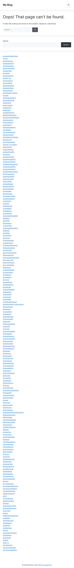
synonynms (7, 435)
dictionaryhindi (8, 100)
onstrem (6, 204)
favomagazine (8, 366)
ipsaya (5, 513)
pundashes (7, 191)
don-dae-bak (8, 260)
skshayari (6, 403)
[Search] (35, 29)
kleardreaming (8, 466)
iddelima (6, 218)
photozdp (6, 376)
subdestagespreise (10, 164)
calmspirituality (8, 152)
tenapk (5, 400)
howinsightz (7, 334)
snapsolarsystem (9, 506)
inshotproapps (8, 240)
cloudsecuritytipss (10, 533)
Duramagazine (8, 349)
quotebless (7, 535)
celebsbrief (7, 125)
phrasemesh (7, 194)
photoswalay (8, 405)
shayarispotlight (9, 331)
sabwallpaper (8, 184)
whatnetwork (8, 61)
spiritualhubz (8, 91)
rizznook (6, 329)
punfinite (6, 221)
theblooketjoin (8, 63)
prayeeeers (7, 277)
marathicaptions (9, 442)
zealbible (6, 518)
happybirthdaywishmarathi (13, 412)
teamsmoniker (8, 501)
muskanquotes (8, 157)
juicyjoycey (7, 353)
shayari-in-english (10, 145)
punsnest (6, 238)
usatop (5, 540)
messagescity (8, 447)
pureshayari (7, 147)
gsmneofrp (7, 235)
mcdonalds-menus (10, 93)
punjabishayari (8, 113)
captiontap (7, 292)
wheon (5, 530)
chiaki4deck (7, 471)
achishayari (7, 408)
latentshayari (8, 410)
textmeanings (8, 449)
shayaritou (7, 378)
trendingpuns (8, 474)
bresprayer (7, 381)
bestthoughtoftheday (11, 118)
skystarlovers (8, 272)
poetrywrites (8, 105)
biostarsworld (8, 135)
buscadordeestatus (10, 56)
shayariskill (7, 294)
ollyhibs (6, 503)
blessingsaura (8, 255)
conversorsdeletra (10, 489)
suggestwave (8, 243)
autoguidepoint (9, 290)
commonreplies (9, 437)
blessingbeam (8, 189)
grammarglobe (8, 177)
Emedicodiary (8, 344)
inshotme (6, 154)
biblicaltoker (7, 417)
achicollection (8, 317)
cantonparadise (9, 142)
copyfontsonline (9, 339)
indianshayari (8, 383)
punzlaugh (7, 287)
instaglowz (7, 275)
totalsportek (7, 206)
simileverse (7, 462)
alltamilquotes (8, 363)
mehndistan (7, 361)
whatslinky (7, 201)
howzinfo (6, 326)
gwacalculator (8, 88)
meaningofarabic (9, 420)
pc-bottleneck (8, 484)
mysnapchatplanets (10, 486)
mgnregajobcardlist (10, 216)
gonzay (5, 481)
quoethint (6, 525)
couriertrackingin (9, 548)
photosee (6, 351)
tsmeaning (7, 432)
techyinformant (9, 263)
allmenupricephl (9, 422)
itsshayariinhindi (9, 162)
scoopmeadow (8, 270)
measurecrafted (9, 196)
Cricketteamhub (9, 491)
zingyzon (6, 457)
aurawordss (7, 250)
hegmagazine (8, 368)
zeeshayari (7, 314)
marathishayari (8, 336)
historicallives (8, 122)
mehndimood (8, 388)
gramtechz (7, 371)
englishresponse (9, 427)
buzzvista (6, 511)
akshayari (6, 322)
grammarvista (8, 179)
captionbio (7, 103)
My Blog (7, 4)
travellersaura (8, 469)
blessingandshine (9, 253)
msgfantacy (7, 528)
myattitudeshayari (10, 302)
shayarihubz (7, 282)
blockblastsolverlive (10, 137)
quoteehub (7, 108)
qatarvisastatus (9, 68)
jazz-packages (8, 265)
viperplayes (7, 523)
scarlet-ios (7, 78)
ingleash (6, 440)
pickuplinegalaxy (9, 127)
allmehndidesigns (9, 115)
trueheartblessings (10, 245)
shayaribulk (7, 181)
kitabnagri (7, 110)
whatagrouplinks (9, 159)
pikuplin (6, 430)
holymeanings (8, 444)
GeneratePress (47, 565)
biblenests (7, 267)
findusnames (8, 341)
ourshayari (7, 297)
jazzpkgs (6, 73)
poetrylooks (7, 356)
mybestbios (7, 312)
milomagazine (8, 521)
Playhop (6, 385)
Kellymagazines (9, 346)
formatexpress (8, 66)
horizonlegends (9, 373)
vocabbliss (7, 130)
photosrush (7, 140)
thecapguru (7, 211)
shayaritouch (8, 307)
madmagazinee (9, 324)
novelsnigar (7, 71)
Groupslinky (7, 393)
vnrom (5, 59)
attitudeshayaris (9, 415)
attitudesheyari (9, 459)
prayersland (7, 83)
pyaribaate (7, 299)
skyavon (6, 280)
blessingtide (7, 452)
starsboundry (8, 120)
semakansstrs (8, 476)
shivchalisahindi (9, 132)
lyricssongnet (8, 319)
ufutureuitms (8, 464)
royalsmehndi (8, 150)
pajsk (5, 496)
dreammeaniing (9, 479)
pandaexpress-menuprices (13, 304)
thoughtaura (7, 545)
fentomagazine (8, 174)
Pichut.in (6, 454)
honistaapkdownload (11, 258)
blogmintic (7, 538)
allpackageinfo (8, 86)
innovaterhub (8, 498)
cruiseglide (7, 209)
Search (5, 41)
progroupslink (8, 76)
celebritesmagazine (10, 516)
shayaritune (7, 425)
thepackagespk (9, 248)
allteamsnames (9, 494)
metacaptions (8, 285)
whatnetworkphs (9, 98)
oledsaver (7, 309)
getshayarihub (8, 186)
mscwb (5, 95)
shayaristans (8, 81)
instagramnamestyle (11, 390)
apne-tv (6, 543)
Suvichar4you (8, 358)
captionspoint (8, 398)
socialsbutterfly (9, 199)
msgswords (7, 213)
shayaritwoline (8, 395)
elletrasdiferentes (9, 508)
